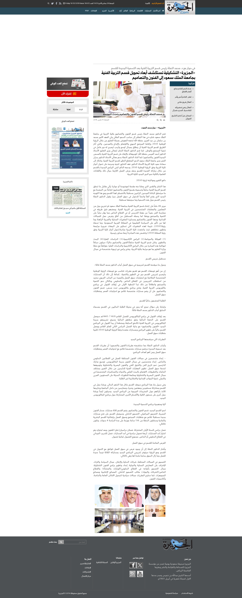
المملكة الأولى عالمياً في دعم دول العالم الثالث (70, 208)
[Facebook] (56, 3)
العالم (126, 11)
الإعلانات (94, 11)
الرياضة (132, 11)
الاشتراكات (86, 572)
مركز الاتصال (86, 576)
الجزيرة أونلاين (115, 562)
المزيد (104, 11)
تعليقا (69, 109)
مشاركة (55, 109)
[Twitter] (52, 3)
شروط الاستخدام (187, 593)
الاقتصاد (140, 11)
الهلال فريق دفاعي (184, 102)
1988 (56, 188)
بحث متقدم (53, 542)
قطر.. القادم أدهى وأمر (183, 97)
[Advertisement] (121, 38)
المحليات (148, 11)
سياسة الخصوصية (172, 593)
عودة (146, 3)
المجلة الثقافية (102, 562)
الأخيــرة (111, 11)
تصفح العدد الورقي (67, 121)
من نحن (187, 559)
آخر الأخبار (156, 11)
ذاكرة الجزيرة (68, 182)
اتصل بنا (87, 559)
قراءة (81, 109)
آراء (120, 11)
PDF (87, 11)
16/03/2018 (89, 3)
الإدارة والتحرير (85, 564)
